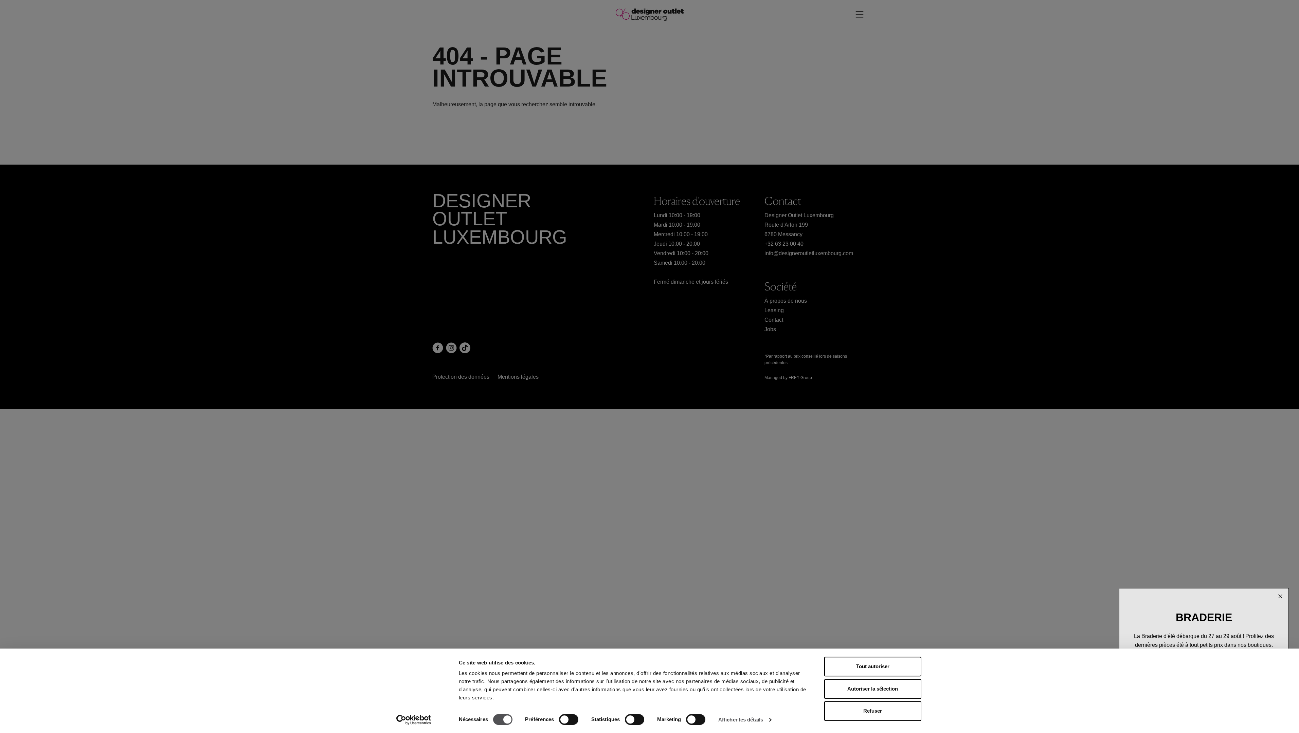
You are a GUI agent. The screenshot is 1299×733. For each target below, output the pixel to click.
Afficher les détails (740, 719)
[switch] (568, 719)
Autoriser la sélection (872, 689)
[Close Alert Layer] (1280, 596)
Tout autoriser (872, 666)
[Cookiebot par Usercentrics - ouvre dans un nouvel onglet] (413, 720)
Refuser (872, 711)
